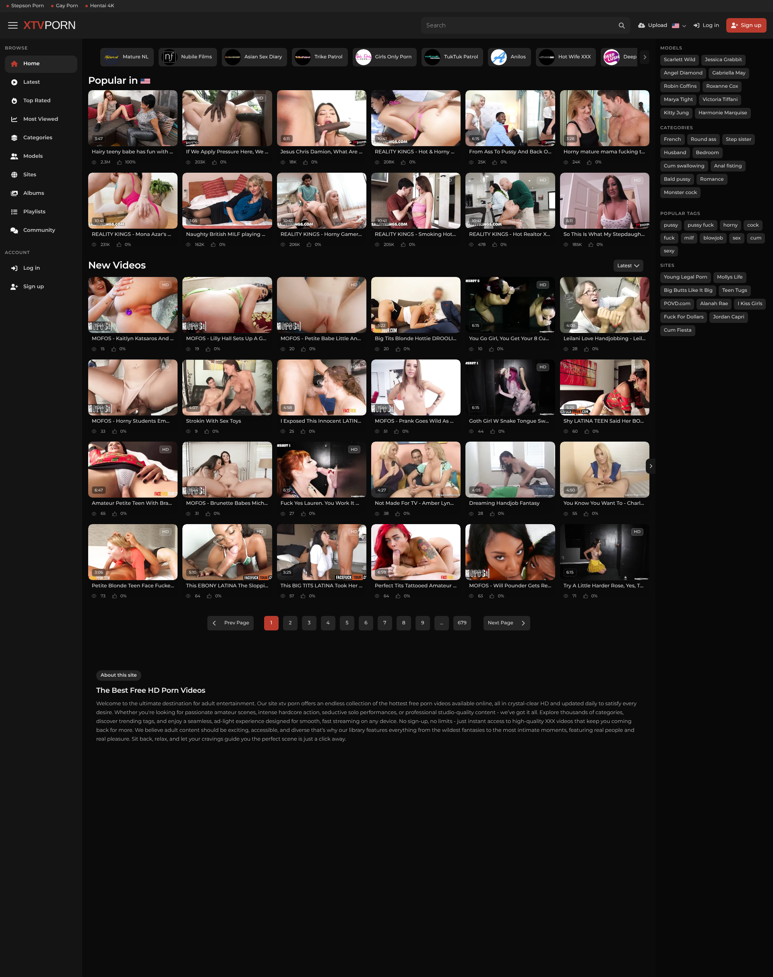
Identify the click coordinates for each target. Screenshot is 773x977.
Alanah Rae (714, 304)
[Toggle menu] (12, 25)
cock (753, 225)
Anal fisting (728, 166)
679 (462, 623)
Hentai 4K (102, 6)
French (672, 139)
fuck (669, 238)
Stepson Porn (27, 6)
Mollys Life (730, 277)
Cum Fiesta (678, 330)
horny (730, 225)
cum (756, 238)
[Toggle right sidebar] (650, 466)
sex (737, 238)
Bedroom (707, 153)
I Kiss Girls (750, 304)
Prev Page (236, 623)
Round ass (703, 139)
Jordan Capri (728, 317)
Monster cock (680, 193)
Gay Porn (67, 6)
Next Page (500, 623)
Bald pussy (677, 179)
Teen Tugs (734, 290)
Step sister (738, 139)
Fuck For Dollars (683, 317)
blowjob (713, 238)
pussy (671, 225)
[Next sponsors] (644, 57)
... (441, 623)
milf (689, 238)
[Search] (622, 25)
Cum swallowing (684, 166)
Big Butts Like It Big (688, 290)
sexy (669, 251)
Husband (675, 153)
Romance (711, 179)
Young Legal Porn (685, 277)
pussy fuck (701, 225)
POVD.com (677, 304)
